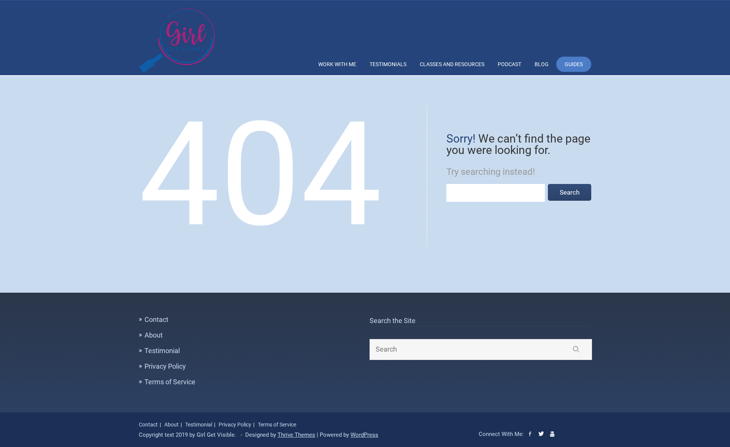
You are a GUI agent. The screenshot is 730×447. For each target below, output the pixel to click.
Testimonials (388, 64)
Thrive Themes (296, 434)
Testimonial (162, 351)
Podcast (509, 64)
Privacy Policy (165, 366)
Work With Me (337, 64)
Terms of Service (169, 382)
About (153, 335)
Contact (156, 319)
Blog (542, 64)
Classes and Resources (452, 64)
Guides (574, 64)
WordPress (364, 434)
